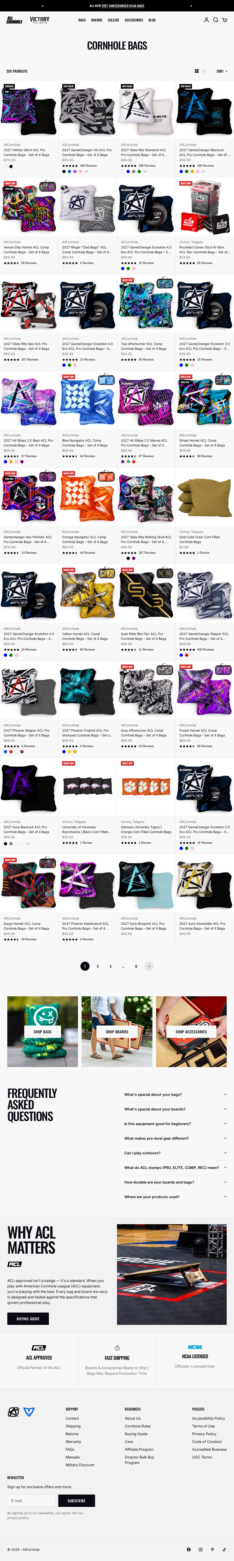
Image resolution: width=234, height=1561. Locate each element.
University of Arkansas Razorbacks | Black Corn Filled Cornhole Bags (85, 829)
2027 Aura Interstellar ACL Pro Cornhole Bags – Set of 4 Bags (202, 926)
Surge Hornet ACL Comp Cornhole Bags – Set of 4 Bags (26, 926)
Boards (96, 19)
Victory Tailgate (191, 242)
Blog (152, 19)
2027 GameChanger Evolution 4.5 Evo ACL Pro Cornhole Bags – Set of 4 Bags (146, 249)
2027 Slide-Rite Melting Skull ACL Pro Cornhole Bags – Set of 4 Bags (146, 539)
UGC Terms (202, 1457)
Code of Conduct (207, 1441)
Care (129, 1441)
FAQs (70, 1449)
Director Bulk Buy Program (139, 1460)
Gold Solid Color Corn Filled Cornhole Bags (199, 539)
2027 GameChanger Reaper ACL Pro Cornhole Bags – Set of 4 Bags (204, 636)
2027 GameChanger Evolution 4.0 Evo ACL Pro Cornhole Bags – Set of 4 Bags (87, 346)
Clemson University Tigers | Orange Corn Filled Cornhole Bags (146, 829)
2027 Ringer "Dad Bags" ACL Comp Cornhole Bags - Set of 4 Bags (85, 249)
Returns (72, 1434)
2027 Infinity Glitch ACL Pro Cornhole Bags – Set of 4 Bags (26, 152)
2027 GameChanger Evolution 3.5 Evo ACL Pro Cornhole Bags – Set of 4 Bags (204, 346)
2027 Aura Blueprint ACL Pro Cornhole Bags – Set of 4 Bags (143, 926)
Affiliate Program (139, 1449)
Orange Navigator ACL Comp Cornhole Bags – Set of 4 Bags (85, 539)
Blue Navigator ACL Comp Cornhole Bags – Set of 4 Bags (85, 442)
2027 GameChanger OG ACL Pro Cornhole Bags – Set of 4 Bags (87, 152)
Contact (72, 1418)
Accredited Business (209, 1449)
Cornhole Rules (138, 1426)
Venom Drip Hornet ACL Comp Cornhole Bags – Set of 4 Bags (26, 249)
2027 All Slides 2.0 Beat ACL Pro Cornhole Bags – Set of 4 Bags (28, 442)
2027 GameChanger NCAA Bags (122, 3)
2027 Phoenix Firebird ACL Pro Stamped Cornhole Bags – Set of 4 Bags (86, 733)
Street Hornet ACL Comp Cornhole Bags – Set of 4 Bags (202, 442)
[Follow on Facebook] (188, 1549)
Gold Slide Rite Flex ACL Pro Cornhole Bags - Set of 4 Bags (143, 636)
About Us (133, 1418)
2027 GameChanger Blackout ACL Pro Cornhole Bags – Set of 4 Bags (204, 152)
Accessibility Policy (208, 1418)
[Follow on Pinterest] (212, 1549)
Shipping (73, 1426)
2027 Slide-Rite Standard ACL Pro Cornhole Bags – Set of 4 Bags (143, 152)
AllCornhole (12, 145)
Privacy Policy (204, 1434)
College (113, 19)
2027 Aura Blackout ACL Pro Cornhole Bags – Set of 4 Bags (26, 829)
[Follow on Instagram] (200, 1549)
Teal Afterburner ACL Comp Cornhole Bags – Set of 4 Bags (143, 346)
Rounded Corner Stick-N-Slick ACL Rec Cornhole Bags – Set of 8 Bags (204, 249)
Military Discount (80, 1465)
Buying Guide (136, 1434)
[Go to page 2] (149, 966)
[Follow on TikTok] (224, 1549)
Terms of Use (203, 1426)
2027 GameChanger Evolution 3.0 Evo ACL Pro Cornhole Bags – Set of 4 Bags (29, 636)
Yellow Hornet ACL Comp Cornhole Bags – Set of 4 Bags (85, 636)
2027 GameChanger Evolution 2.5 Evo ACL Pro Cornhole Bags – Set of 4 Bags (204, 829)
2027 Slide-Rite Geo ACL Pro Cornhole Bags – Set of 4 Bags (26, 346)
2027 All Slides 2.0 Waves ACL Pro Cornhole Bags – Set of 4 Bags (144, 443)
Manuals (73, 1457)
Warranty (73, 1441)
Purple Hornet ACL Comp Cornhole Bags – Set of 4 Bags (202, 732)
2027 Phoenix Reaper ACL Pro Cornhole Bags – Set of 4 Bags (26, 732)
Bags (82, 19)
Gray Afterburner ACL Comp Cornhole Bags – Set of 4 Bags (143, 732)
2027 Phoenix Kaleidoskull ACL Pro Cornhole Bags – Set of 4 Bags (85, 926)
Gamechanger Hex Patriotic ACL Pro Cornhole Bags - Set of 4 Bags (28, 539)
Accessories (134, 19)
